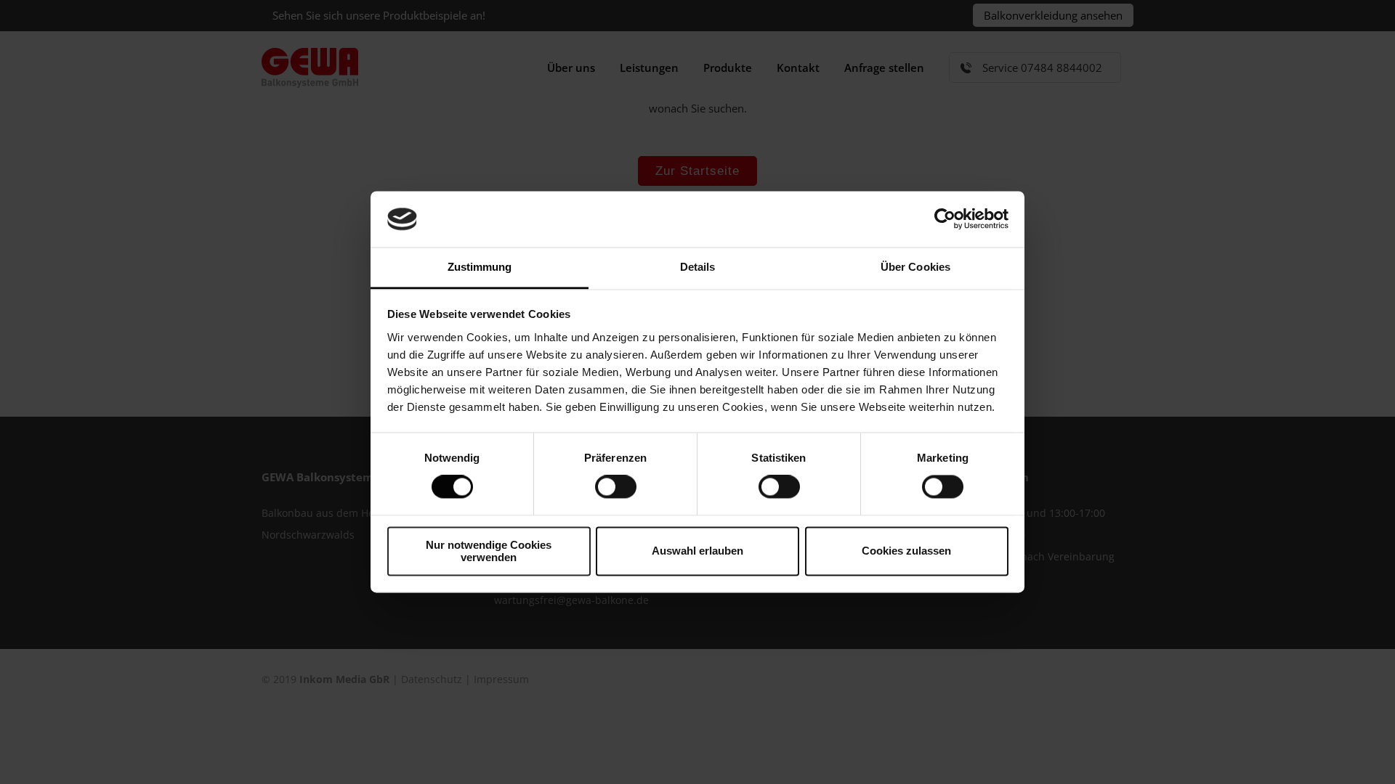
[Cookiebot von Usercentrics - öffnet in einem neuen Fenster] (944, 219)
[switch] (615, 487)
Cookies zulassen (906, 551)
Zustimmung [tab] (480, 267)
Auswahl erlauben (697, 551)
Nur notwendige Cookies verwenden (488, 551)
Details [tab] (698, 267)
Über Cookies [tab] (915, 267)
